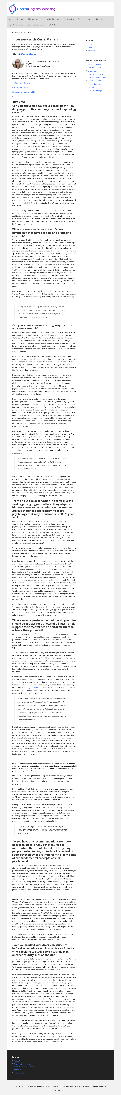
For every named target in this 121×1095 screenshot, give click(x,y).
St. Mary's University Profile (23, 92)
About (90, 47)
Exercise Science (94, 67)
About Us (17, 1061)
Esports (91, 87)
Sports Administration (97, 77)
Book (14, 96)
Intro (90, 44)
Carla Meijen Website (20, 87)
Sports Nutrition (94, 84)
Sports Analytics (94, 81)
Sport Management (95, 74)
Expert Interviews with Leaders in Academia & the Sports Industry (26, 1067)
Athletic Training (94, 64)
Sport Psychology (95, 90)
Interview (91, 51)
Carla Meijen (29, 54)
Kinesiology (92, 71)
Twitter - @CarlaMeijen (21, 83)
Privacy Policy (19, 1073)
